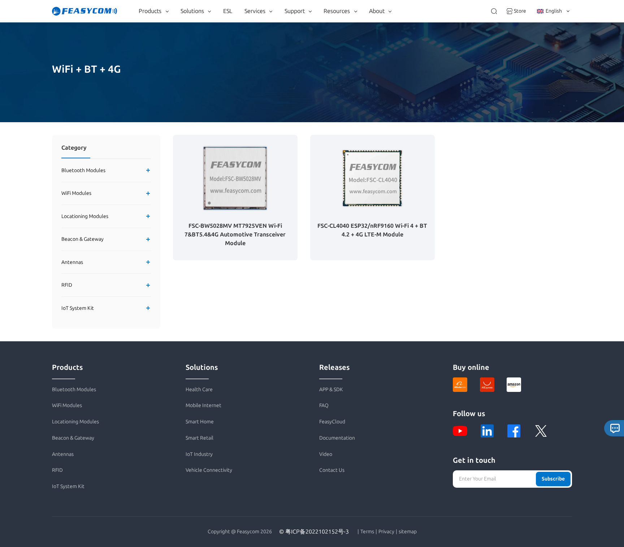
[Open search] (494, 11)
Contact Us (331, 470)
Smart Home (200, 422)
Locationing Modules (84, 216)
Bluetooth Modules (83, 170)
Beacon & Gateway (82, 239)
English (554, 11)
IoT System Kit (77, 308)
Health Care (199, 389)
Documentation (337, 438)
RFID (66, 285)
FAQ (324, 405)
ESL (227, 11)
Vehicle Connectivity (209, 470)
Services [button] (254, 11)
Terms (367, 531)
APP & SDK (331, 389)
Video (325, 454)
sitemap (408, 531)
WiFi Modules (76, 193)
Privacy (386, 531)
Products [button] (150, 11)
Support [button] (295, 11)
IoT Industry (199, 454)
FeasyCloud (332, 422)
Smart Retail (199, 438)
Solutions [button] (192, 11)
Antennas (72, 262)
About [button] (377, 11)
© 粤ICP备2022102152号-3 (314, 531)
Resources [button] (337, 11)
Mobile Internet (203, 405)
